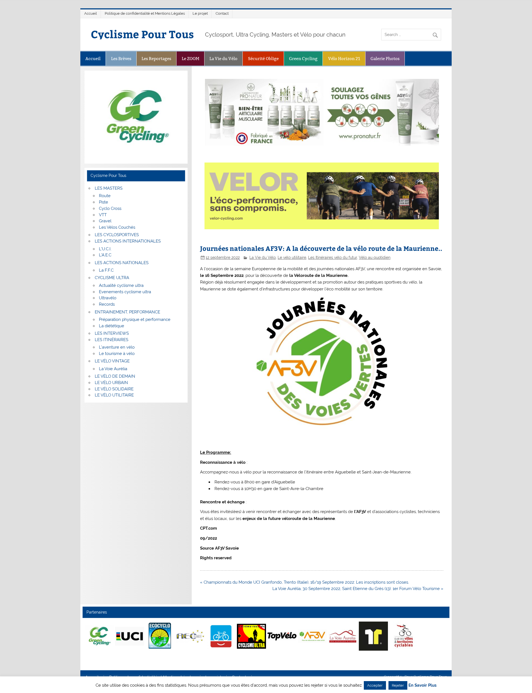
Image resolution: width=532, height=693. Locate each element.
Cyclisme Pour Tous (142, 34)
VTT (103, 214)
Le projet (200, 13)
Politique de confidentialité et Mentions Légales (145, 13)
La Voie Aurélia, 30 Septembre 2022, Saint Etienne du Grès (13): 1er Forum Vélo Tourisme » (357, 588)
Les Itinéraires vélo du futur (332, 257)
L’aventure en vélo (117, 347)
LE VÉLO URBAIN (111, 382)
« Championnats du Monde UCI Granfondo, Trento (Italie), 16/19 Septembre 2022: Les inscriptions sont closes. (304, 582)
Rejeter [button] (398, 685)
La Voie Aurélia (113, 368)
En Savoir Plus (422, 685)
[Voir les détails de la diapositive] (99, 636)
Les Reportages (156, 58)
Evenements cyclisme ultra (125, 291)
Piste (103, 202)
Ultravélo (107, 297)
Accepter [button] (375, 685)
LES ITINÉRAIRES (111, 339)
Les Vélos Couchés (117, 227)
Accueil (90, 13)
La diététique (111, 325)
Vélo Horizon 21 (344, 58)
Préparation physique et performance (134, 319)
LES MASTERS (108, 188)
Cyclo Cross (110, 208)
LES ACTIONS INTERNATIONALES (128, 241)
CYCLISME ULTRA (112, 277)
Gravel (105, 220)
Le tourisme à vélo (117, 353)
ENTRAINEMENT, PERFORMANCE (127, 312)
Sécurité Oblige (263, 58)
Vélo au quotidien (374, 257)
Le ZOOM (190, 58)
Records (107, 304)
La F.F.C (106, 270)
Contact (222, 13)
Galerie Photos (385, 58)
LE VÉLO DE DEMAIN (115, 376)
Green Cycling (303, 58)
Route (105, 195)
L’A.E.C (105, 255)
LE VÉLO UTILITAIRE (114, 395)
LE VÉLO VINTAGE (112, 361)
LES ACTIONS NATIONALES (122, 262)
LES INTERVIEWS (112, 333)
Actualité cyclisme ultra (121, 285)
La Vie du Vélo (223, 58)
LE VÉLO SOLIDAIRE (114, 389)
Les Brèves (121, 58)
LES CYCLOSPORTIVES (117, 234)
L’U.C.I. (105, 248)
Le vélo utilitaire (292, 257)
